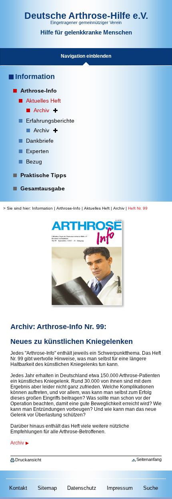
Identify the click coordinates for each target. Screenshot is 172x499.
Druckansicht (28, 459)
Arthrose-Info (68, 208)
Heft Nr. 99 (138, 208)
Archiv (118, 208)
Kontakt (18, 488)
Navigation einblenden (86, 56)
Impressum (120, 488)
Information (35, 77)
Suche (150, 488)
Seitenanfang (149, 459)
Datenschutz (81, 488)
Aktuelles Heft (97, 208)
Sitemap (47, 488)
